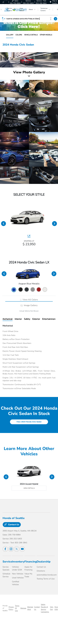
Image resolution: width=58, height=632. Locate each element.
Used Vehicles (18, 577)
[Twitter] (16, 549)
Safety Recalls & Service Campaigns (45, 608)
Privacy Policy (11, 608)
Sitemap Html (30, 608)
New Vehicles (17, 573)
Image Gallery (30, 305)
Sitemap (23, 608)
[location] (50, 2)
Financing (30, 561)
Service (7, 561)
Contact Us (13, 524)
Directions (41, 571)
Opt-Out (51, 608)
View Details (29, 488)
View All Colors (30, 299)
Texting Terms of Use (45, 578)
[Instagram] (11, 549)
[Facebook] (5, 549)
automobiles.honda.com (47, 575)
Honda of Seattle (5, 608)
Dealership (43, 561)
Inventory (18, 561)
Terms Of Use (17, 608)
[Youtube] (22, 549)
